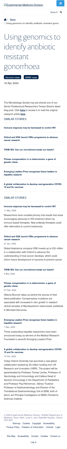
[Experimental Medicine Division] (23, 3)
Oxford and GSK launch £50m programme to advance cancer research (31, 139)
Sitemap (16, 423)
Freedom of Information (33, 427)
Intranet (49, 427)
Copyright (36, 423)
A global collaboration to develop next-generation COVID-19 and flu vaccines (33, 185)
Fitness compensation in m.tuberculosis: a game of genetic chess (30, 160)
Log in (33, 442)
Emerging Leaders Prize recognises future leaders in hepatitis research (30, 173)
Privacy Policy (13, 427)
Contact (34, 436)
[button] (60, 3)
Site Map (11, 436)
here (23, 110)
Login (57, 427)
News (13, 19)
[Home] (5, 19)
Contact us (55, 436)
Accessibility (48, 423)
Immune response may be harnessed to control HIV (30, 127)
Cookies (26, 423)
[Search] (61, 12)
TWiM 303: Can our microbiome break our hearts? (29, 149)
